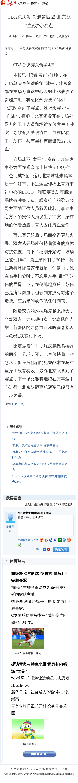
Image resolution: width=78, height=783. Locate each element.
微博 (52, 504)
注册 (8, 526)
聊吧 (64, 504)
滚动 (45, 3)
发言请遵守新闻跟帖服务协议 (34, 512)
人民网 (21, 3)
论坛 (41, 504)
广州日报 (48, 36)
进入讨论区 (31, 504)
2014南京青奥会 (28, 743)
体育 (34, 3)
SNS (58, 504)
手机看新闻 (63, 36)
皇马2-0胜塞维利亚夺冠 (27, 653)
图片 (70, 504)
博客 (46, 504)
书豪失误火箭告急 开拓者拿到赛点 (35, 445)
